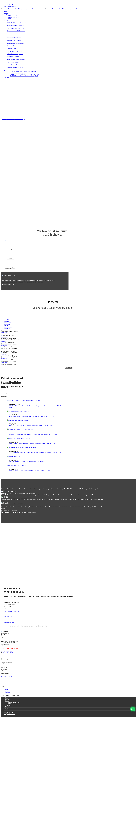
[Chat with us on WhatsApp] (132, 709)
